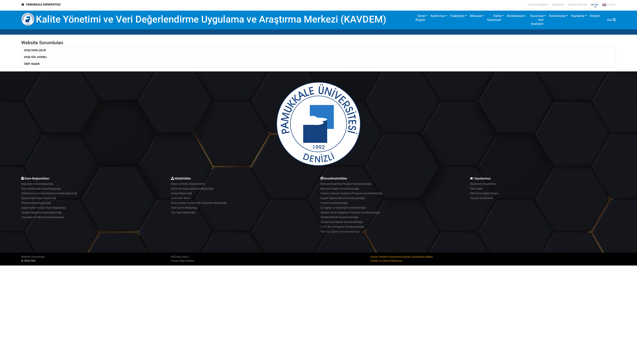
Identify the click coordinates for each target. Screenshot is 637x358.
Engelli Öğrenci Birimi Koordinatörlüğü (342, 198)
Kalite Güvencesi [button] (494, 18)
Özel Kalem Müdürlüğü (184, 207)
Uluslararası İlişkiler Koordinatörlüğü (341, 222)
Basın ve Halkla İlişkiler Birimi (188, 183)
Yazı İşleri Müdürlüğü (183, 212)
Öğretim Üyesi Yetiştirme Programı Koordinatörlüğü (350, 212)
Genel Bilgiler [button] (420, 18)
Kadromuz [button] (438, 16)
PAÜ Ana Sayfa (180, 256)
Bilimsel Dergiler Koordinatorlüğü (339, 188)
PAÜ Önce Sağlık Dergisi (484, 193)
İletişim (595, 16)
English (611, 4)
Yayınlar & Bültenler (481, 198)
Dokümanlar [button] (557, 16)
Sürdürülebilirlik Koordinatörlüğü (339, 217)
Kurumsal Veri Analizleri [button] (537, 20)
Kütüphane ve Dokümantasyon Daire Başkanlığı (49, 193)
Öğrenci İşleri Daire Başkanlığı (38, 198)
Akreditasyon (516, 16)
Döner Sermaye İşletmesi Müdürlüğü (192, 188)
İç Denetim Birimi (181, 198)
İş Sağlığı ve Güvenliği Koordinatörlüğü (343, 207)
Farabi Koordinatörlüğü (334, 203)
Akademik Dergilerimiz (483, 183)
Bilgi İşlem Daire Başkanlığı (37, 183)
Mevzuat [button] (476, 16)
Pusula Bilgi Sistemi (182, 260)
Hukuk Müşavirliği (181, 193)
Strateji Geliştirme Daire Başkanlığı (41, 212)
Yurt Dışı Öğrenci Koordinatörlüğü (340, 231)
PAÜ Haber (476, 188)
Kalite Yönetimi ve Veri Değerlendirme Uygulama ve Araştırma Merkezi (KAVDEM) (211, 19)
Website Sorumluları (33, 256)
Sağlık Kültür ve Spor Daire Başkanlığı (43, 207)
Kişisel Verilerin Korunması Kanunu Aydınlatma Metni (401, 256)
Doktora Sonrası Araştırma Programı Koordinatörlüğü (351, 193)
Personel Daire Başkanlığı (36, 203)
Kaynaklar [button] (578, 16)
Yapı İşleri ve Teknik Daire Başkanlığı (42, 217)
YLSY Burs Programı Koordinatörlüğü (342, 226)
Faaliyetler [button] (457, 16)
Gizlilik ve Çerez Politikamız (386, 260)
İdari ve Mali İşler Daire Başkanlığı (41, 188)
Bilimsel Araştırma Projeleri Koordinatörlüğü (346, 183)
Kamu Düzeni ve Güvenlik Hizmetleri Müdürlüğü (199, 203)
